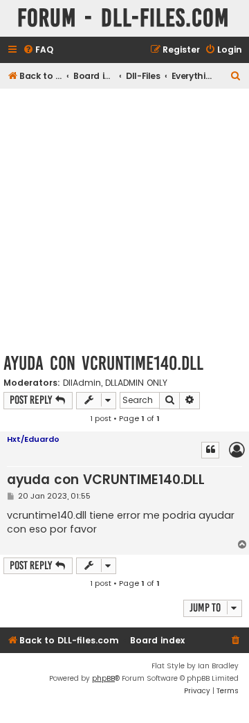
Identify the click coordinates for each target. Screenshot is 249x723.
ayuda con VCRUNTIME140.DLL (103, 363)
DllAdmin (82, 383)
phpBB (103, 678)
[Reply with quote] (210, 450)
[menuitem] (38, 50)
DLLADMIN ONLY (136, 383)
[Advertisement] (124, 220)
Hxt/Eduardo (33, 439)
